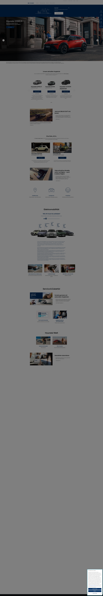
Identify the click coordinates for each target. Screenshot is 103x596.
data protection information (93, 585)
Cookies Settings (95, 593)
